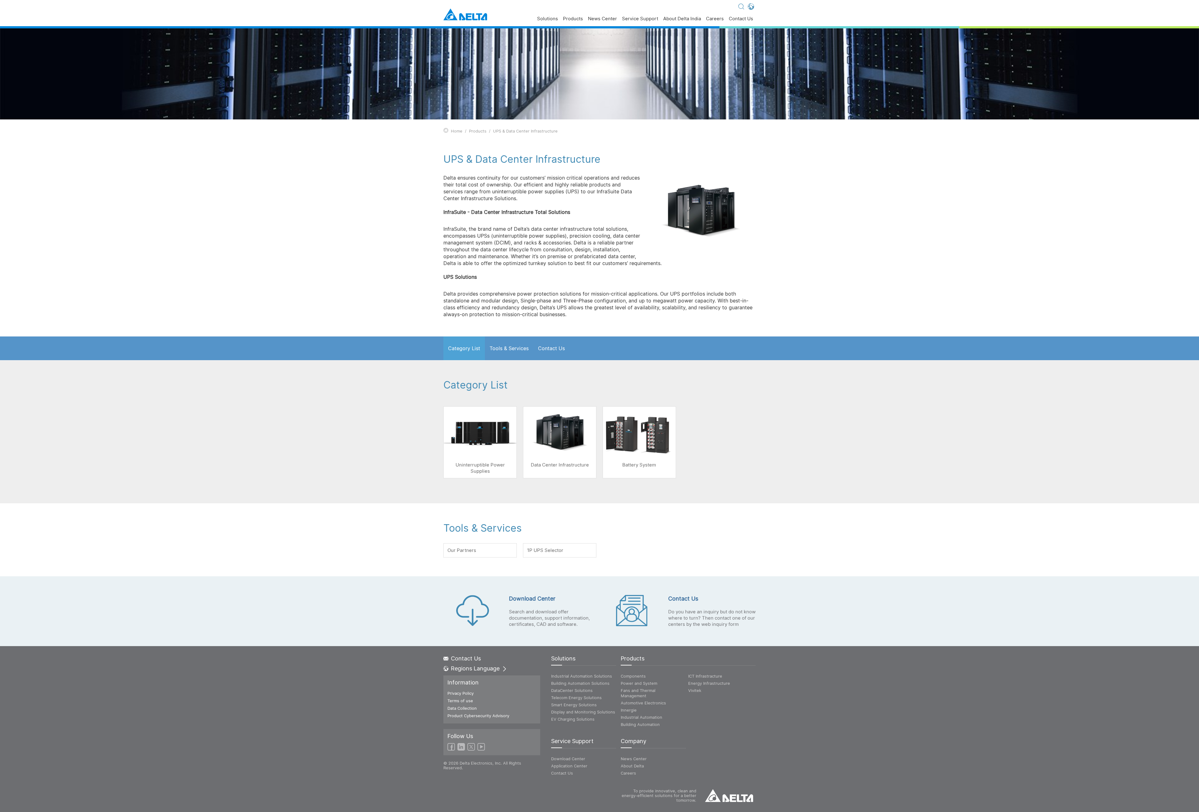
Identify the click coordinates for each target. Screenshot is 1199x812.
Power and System (639, 683)
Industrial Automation (641, 717)
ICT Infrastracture (705, 676)
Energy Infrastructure (709, 683)
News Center (602, 19)
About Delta (632, 765)
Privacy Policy (460, 693)
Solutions (547, 19)
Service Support (640, 19)
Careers (715, 19)
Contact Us (741, 19)
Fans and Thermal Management (638, 693)
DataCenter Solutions (572, 690)
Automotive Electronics (643, 702)
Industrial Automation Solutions (581, 676)
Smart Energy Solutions (574, 704)
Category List (464, 348)
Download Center (568, 758)
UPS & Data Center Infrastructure (525, 130)
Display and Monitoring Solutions (583, 711)
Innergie (629, 710)
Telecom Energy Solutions (576, 697)
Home (456, 130)
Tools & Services (509, 348)
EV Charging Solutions (573, 719)
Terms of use (460, 700)
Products (573, 19)
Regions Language (475, 668)
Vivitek (694, 690)
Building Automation (640, 724)
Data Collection (462, 708)
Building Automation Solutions (580, 683)
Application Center (569, 765)
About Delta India (682, 19)
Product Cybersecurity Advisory (478, 715)
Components (633, 676)
